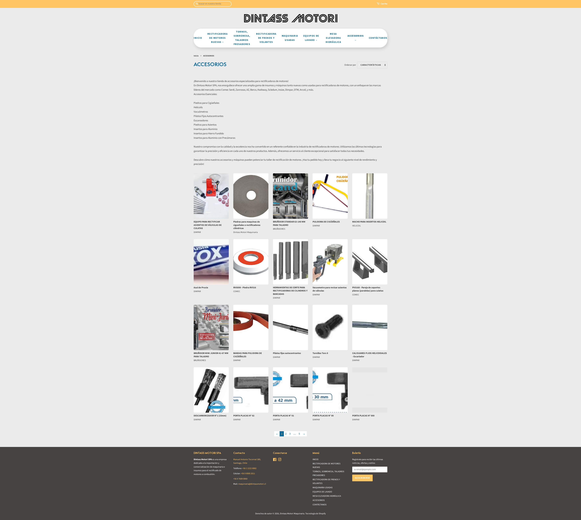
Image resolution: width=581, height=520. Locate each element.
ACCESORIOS (356, 36)
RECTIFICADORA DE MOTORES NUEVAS (217, 38)
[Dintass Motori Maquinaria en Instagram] (279, 460)
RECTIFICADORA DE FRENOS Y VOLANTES (266, 38)
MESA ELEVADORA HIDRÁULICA (333, 38)
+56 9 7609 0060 (240, 478)
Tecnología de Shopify (315, 513)
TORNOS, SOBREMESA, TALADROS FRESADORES (242, 38)
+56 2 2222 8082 (249, 468)
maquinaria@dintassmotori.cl (252, 484)
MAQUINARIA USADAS (290, 38)
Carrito (384, 3)
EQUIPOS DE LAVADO (311, 38)
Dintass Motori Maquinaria (292, 513)
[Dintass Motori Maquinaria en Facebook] (274, 460)
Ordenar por (350, 65)
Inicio (196, 55)
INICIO (198, 38)
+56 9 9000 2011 (248, 473)
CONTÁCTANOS (378, 38)
